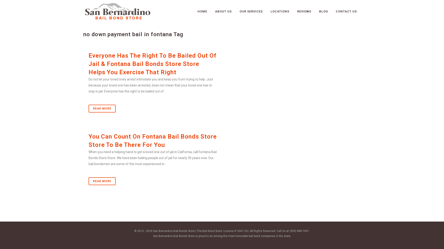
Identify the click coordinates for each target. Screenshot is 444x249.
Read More (102, 108)
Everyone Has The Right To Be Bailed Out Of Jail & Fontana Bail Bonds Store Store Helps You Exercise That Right (152, 64)
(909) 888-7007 (299, 231)
